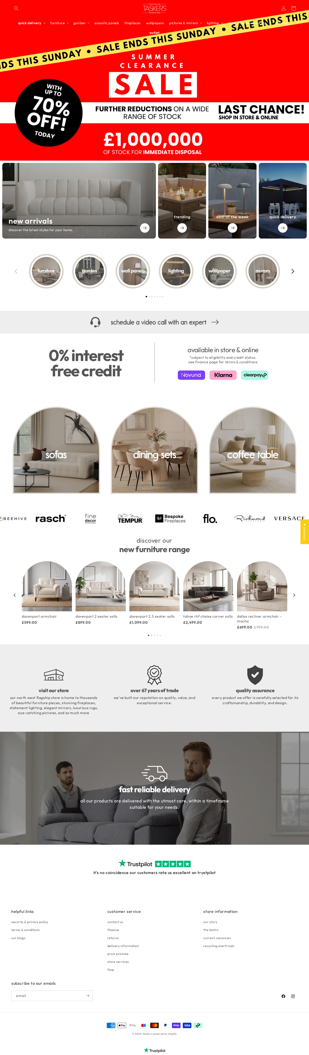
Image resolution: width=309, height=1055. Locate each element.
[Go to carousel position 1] (146, 296)
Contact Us (115, 922)
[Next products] (294, 595)
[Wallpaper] (219, 271)
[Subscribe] (88, 995)
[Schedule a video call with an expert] (154, 322)
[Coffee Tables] (252, 450)
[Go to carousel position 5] (157, 296)
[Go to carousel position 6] (160, 296)
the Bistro (210, 930)
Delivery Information (123, 946)
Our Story (210, 922)
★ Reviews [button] (304, 531)
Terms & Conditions (25, 930)
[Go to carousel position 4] (154, 296)
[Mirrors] (263, 271)
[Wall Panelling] (133, 271)
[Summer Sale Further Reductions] (154, 80)
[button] (16, 8)
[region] (154, 271)
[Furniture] (46, 271)
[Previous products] (14, 595)
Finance (113, 930)
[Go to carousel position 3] (151, 296)
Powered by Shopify (165, 1033)
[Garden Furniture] (89, 271)
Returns (113, 938)
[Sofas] (56, 450)
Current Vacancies (217, 938)
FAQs (110, 970)
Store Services (118, 962)
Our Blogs (18, 938)
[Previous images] (16, 271)
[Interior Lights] (176, 271)
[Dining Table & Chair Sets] (154, 450)
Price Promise (118, 954)
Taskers (147, 1033)
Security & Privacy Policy (29, 922)
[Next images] (293, 271)
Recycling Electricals (218, 946)
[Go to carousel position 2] (149, 296)
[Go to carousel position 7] (162, 296)
